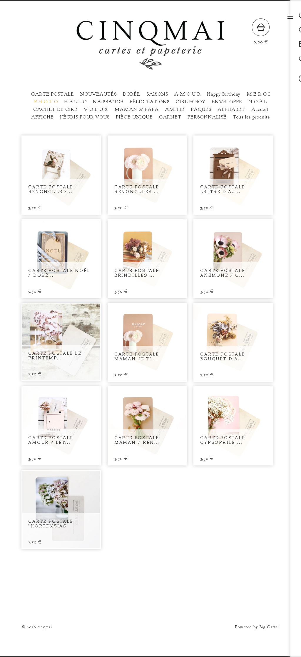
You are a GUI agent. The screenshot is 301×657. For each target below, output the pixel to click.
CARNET (170, 117)
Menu (290, 17)
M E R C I (258, 94)
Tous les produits (251, 117)
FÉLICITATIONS (150, 102)
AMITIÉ (175, 109)
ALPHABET (231, 109)
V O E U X (96, 109)
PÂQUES (201, 109)
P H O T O (46, 102)
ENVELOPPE (227, 102)
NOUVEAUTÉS (98, 94)
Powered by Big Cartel (257, 626)
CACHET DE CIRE (55, 109)
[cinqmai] (150, 67)
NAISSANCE (108, 102)
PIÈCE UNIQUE (134, 117)
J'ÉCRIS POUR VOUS (85, 117)
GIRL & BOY (190, 102)
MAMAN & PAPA (136, 109)
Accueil (259, 109)
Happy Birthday (223, 94)
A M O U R (187, 94)
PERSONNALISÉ (207, 117)
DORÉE (131, 94)
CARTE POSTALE (52, 94)
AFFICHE (42, 117)
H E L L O (75, 102)
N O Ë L (257, 102)
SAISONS (157, 94)
